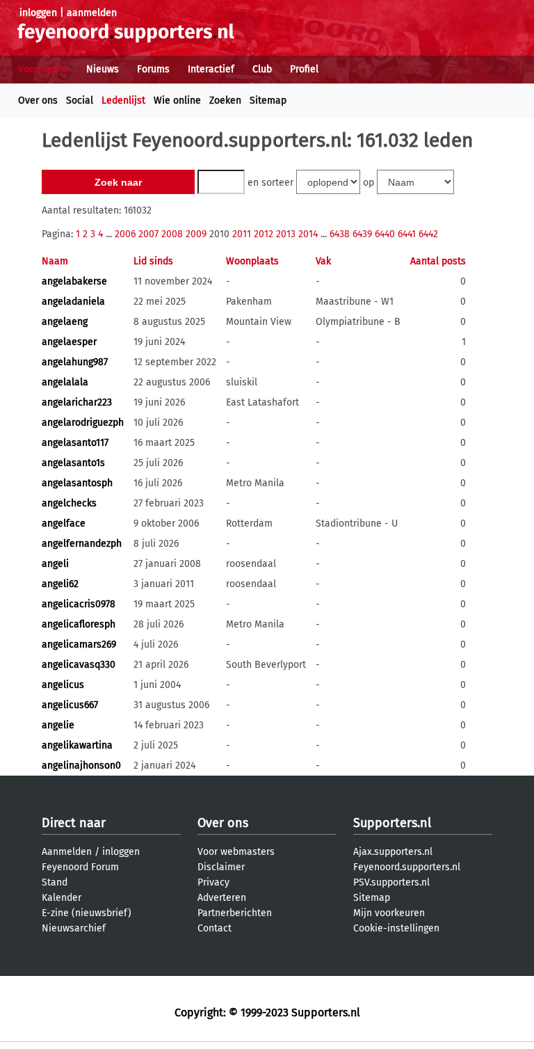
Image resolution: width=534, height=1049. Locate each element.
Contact (214, 928)
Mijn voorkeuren (389, 913)
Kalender (61, 898)
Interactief (211, 69)
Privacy (213, 882)
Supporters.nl (392, 823)
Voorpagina (43, 69)
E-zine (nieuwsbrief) (86, 913)
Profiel (304, 69)
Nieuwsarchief (74, 928)
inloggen (38, 13)
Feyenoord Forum (80, 867)
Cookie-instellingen (396, 928)
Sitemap (268, 100)
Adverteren (221, 898)
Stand (54, 882)
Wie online (177, 100)
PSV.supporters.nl (391, 882)
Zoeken (225, 100)
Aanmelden (67, 852)
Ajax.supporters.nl (392, 852)
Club (262, 69)
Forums (153, 69)
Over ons (38, 100)
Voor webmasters (236, 852)
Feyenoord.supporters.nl (406, 867)
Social (79, 100)
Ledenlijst (123, 100)
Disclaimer (221, 867)
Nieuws (102, 69)
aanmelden (92, 13)
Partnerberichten (234, 913)
